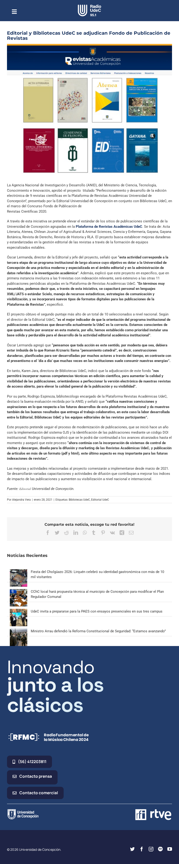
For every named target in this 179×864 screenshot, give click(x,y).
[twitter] (132, 849)
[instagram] (151, 849)
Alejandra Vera (21, 499)
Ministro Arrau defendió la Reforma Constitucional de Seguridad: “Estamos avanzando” (98, 631)
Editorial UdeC (100, 499)
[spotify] (160, 849)
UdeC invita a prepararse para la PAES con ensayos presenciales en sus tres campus (96, 611)
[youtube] (169, 849)
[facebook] (141, 849)
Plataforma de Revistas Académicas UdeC (109, 226)
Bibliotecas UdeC (79, 499)
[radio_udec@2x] (89, 6)
